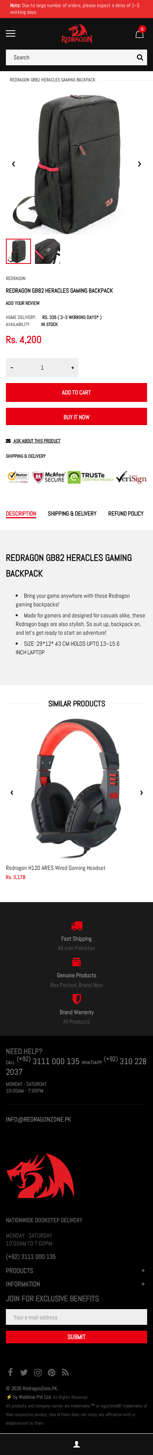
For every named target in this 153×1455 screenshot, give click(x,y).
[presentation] (12, 793)
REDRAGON (16, 278)
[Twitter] (24, 1373)
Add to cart (76, 392)
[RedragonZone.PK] (76, 33)
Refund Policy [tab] (126, 513)
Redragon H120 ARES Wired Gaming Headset (56, 867)
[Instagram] (37, 1373)
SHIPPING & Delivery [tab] (72, 513)
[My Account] (76, 1444)
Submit (76, 1337)
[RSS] (65, 1373)
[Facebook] (10, 1373)
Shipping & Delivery (26, 456)
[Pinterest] (51, 1373)
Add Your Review (23, 303)
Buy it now (76, 417)
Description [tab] (21, 513)
